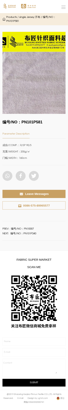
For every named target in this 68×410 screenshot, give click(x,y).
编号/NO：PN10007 (22, 229)
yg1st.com (43, 398)
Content (7, 363)
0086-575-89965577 (36, 205)
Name (7, 341)
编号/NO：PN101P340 (23, 233)
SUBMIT (34, 382)
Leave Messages (37, 194)
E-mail (7, 352)
